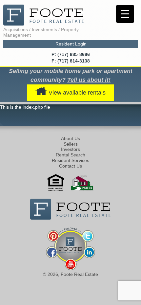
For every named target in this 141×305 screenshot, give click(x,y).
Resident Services (70, 160)
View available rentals (77, 92)
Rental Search (70, 154)
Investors (70, 149)
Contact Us (70, 166)
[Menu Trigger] (125, 14)
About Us (70, 138)
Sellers (71, 144)
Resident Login (71, 43)
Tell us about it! (89, 80)
